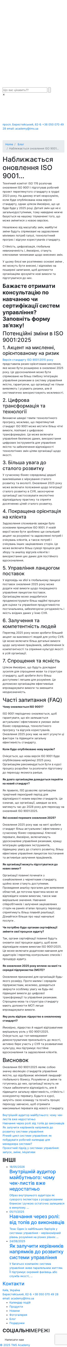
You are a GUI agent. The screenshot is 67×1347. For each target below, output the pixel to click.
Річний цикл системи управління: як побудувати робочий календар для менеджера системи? (27, 1139)
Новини (14, 1310)
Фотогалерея (18, 1314)
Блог (12, 1319)
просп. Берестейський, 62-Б (22, 124)
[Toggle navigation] (10, 135)
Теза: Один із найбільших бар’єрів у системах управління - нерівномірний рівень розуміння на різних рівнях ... (36, 1224)
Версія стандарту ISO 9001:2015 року (28, 359)
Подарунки (17, 1323)
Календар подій (20, 1302)
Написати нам (14, 1339)
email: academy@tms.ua (22, 128)
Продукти (16, 1306)
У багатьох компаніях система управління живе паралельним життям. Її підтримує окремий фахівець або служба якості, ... (36, 1258)
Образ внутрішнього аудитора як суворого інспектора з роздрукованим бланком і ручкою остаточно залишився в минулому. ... (36, 1187)
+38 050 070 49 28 (45, 1294)
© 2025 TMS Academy (15, 1345)
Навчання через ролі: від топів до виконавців (33, 1123)
